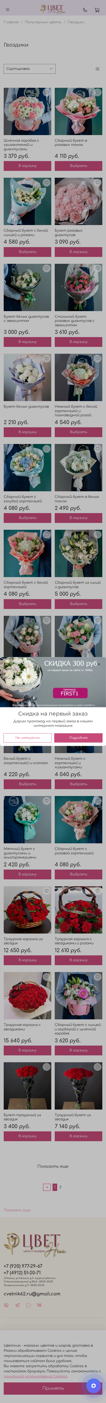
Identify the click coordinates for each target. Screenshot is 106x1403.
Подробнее (78, 738)
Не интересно (28, 738)
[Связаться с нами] (93, 1385)
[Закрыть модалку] (99, 664)
